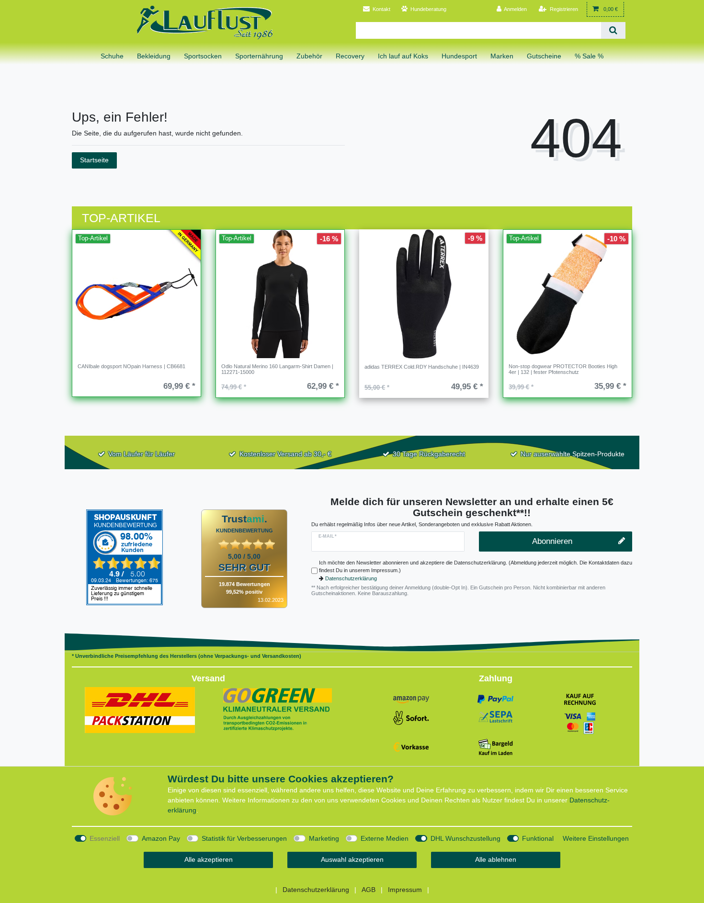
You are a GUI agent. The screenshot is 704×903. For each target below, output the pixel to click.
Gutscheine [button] (544, 56)
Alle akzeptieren (208, 859)
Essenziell (105, 838)
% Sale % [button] (589, 56)
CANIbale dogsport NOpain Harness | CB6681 (131, 366)
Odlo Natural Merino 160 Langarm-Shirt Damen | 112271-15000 (277, 369)
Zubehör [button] (309, 56)
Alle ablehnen (495, 859)
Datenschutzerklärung (351, 578)
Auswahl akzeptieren (352, 859)
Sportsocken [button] (203, 56)
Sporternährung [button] (259, 56)
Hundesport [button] (459, 56)
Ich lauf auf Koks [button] (403, 56)
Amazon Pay (161, 838)
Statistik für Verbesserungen (244, 838)
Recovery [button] (350, 56)
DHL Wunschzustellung (465, 838)
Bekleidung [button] (153, 56)
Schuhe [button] (112, 56)
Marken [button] (501, 56)
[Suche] (613, 30)
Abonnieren (552, 541)
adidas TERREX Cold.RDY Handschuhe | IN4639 (421, 367)
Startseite (94, 160)
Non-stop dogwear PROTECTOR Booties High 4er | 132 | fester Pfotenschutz (563, 369)
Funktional (538, 838)
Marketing (324, 838)
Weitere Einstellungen (596, 838)
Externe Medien (385, 838)
